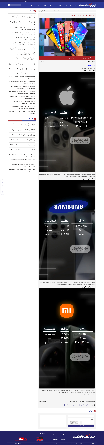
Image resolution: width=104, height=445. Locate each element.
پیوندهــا (55, 435)
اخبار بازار (31, 5)
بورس (66, 5)
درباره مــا (63, 435)
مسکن (25, 5)
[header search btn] (9, 5)
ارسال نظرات (91, 411)
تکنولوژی (51, 5)
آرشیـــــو (62, 439)
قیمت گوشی (68, 404)
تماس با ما (63, 437)
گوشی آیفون (75, 404)
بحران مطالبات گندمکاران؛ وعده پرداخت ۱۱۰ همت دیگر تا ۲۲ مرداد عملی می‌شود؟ (23, 125)
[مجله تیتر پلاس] (39, 439)
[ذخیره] (42, 11)
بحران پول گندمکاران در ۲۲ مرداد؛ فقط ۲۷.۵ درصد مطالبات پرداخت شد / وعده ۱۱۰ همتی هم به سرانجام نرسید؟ (23, 130)
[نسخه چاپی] (39, 11)
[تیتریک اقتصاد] (87, 5)
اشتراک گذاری (41, 401)
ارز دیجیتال (59, 5)
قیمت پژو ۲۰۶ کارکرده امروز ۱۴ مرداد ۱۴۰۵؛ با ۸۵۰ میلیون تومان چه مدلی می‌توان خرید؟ (22, 155)
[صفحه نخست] (75, 5)
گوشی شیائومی (59, 404)
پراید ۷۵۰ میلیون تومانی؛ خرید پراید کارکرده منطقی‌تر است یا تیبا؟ (22, 160)
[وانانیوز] (23, 439)
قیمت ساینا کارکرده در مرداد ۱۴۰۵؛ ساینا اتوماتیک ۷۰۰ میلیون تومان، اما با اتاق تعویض (22, 145)
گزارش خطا (77, 401)
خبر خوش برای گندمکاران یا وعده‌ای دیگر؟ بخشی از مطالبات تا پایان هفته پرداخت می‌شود (22, 165)
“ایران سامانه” (17, 444)
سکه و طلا (39, 5)
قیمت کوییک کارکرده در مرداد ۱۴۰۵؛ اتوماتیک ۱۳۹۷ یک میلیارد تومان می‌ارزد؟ (22, 140)
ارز (70, 5)
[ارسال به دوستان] (44, 11)
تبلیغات (55, 437)
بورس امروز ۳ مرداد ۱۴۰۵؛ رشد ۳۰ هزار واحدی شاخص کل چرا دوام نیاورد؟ (22, 150)
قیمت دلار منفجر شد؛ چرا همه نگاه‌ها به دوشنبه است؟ (24, 73)
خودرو (45, 5)
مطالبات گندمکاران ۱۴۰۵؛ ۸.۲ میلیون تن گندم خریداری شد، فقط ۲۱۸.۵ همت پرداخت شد (22, 170)
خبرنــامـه (55, 439)
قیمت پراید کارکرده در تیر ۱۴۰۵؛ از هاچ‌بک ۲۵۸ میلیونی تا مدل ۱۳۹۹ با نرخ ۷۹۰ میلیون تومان (22, 135)
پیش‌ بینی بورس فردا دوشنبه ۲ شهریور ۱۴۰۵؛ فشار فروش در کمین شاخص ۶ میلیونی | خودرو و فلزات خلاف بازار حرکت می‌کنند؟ (22, 22)
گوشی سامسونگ (84, 404)
